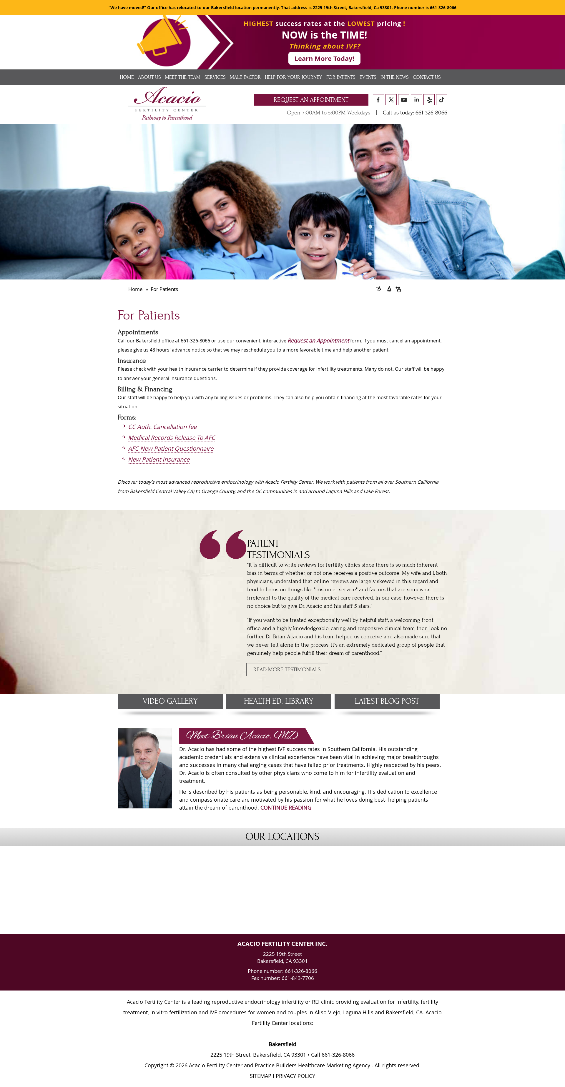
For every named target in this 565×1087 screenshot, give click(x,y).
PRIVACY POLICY (295, 1075)
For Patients (340, 77)
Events (368, 77)
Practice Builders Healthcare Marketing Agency (312, 1065)
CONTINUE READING (285, 807)
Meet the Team (182, 77)
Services (215, 77)
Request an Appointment (311, 100)
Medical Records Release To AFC (171, 438)
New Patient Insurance (159, 459)
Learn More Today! (324, 58)
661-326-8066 (443, 7)
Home (127, 77)
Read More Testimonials (287, 669)
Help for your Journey (293, 77)
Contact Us (427, 77)
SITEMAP (260, 1075)
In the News (394, 77)
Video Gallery (170, 701)
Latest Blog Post (387, 701)
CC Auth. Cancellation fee (162, 427)
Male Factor (245, 77)
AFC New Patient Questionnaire (170, 448)
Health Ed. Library (278, 701)
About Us (149, 77)
